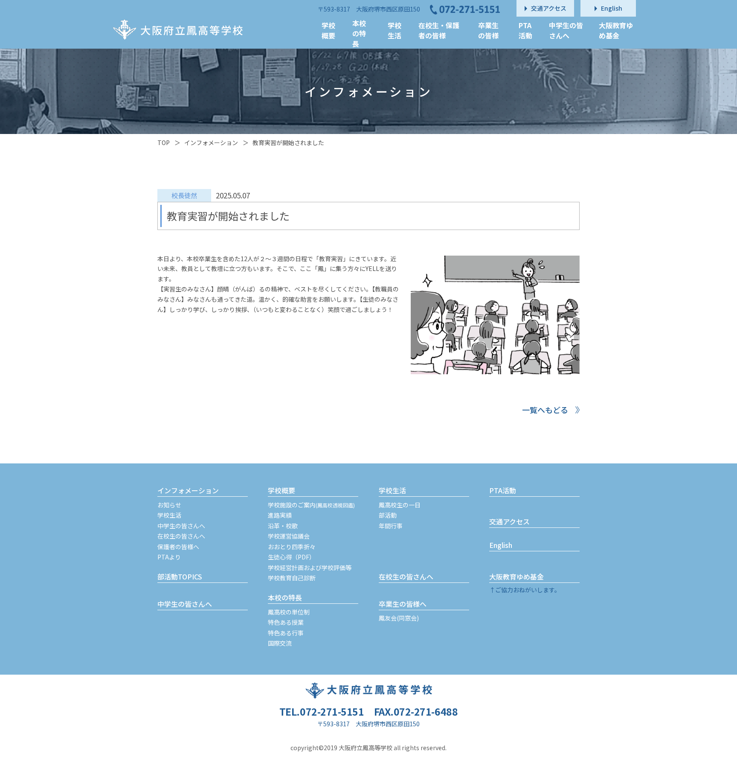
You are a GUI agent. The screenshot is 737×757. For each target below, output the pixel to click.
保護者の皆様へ (178, 546)
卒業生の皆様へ (403, 604)
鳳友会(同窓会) (399, 618)
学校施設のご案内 (311, 505)
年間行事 (391, 525)
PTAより (169, 557)
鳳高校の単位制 (289, 612)
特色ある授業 (286, 622)
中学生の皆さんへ (181, 525)
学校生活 (169, 515)
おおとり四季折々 (292, 546)
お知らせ (169, 505)
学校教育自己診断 (292, 578)
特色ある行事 (286, 633)
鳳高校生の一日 (400, 505)
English (500, 545)
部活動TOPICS (179, 576)
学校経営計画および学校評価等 (309, 567)
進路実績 (280, 515)
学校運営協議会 (289, 536)
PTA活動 (502, 490)
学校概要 (281, 490)
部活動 (388, 515)
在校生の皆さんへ (181, 536)
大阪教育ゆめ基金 (516, 576)
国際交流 (280, 643)
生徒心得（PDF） (291, 557)
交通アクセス (509, 521)
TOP (163, 142)
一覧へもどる (545, 409)
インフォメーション (211, 142)
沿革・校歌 (283, 525)
